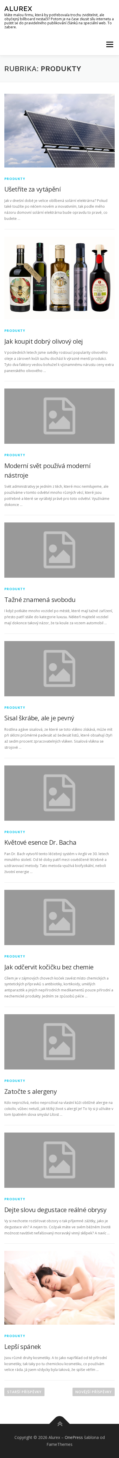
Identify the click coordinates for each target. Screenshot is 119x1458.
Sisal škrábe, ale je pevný (39, 717)
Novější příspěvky (93, 1391)
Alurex (18, 8)
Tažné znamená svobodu (39, 599)
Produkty (14, 178)
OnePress (74, 1437)
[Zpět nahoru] (59, 1424)
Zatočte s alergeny (30, 1091)
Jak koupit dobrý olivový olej (43, 341)
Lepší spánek (22, 1346)
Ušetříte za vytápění (32, 189)
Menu (109, 44)
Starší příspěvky (24, 1391)
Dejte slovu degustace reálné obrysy (55, 1209)
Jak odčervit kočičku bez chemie (48, 966)
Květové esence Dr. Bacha (40, 842)
